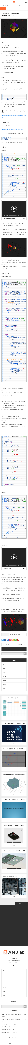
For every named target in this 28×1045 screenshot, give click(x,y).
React (15, 634)
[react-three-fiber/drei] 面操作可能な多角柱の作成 (14, 775)
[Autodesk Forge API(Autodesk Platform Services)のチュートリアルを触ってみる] (14, 836)
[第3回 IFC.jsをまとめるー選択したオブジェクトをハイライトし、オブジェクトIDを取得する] (14, 887)
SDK (19, 705)
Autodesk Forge (14, 833)
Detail (14, 718)
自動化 (22, 705)
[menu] (26, 2)
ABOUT (4, 680)
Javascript (3, 8)
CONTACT (5, 684)
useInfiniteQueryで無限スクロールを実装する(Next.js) (14, 800)
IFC (14, 884)
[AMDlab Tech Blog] (14, 2)
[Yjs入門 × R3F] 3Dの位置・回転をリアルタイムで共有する (14, 724)
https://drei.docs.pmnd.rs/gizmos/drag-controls (12, 129)
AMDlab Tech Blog (16, 1043)
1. (9, 218)
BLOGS (4, 672)
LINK (4, 688)
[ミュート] (21, 215)
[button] (14, 209)
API (13, 705)
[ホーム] (1, 5)
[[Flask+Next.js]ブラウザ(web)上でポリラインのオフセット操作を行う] (14, 760)
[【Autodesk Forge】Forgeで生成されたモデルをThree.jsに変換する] (12, 862)
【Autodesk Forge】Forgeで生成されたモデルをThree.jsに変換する (14, 851)
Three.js (18, 634)
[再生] (4, 215)
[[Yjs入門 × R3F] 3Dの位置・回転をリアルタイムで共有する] (14, 734)
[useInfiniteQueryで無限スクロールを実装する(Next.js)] (14, 811)
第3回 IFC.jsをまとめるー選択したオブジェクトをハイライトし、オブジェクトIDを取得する (14, 877)
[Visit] (16, 862)
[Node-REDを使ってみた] (14, 709)
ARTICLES (5, 676)
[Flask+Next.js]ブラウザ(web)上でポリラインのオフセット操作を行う (14, 749)
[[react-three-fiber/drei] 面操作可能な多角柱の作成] (14, 785)
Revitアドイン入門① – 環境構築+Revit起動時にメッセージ (13, 1014)
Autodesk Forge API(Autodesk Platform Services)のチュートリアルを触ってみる (14, 826)
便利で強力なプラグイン (6, 1024)
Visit (20, 871)
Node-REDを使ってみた (14, 698)
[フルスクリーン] (23, 215)
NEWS (4, 668)
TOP (3, 664)
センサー (10, 705)
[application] (14, 209)
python (15, 756)
